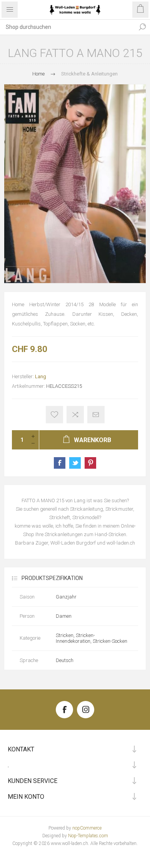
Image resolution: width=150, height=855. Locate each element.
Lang (40, 376)
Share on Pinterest (90, 463)
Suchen (142, 27)
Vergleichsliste (75, 414)
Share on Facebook (59, 463)
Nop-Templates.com (88, 835)
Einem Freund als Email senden (96, 414)
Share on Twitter (75, 463)
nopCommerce (87, 828)
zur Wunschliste (54, 414)
